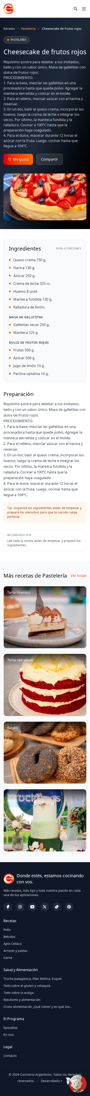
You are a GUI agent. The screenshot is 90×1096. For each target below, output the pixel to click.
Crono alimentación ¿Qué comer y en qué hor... (37, 1007)
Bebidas (9, 937)
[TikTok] (56, 906)
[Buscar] (75, 9)
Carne (7, 958)
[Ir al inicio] (8, 9)
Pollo (6, 930)
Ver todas (79, 575)
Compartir (49, 159)
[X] (44, 906)
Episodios (10, 1028)
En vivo (8, 1035)
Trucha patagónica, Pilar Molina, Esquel (32, 979)
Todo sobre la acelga (18, 993)
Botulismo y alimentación (21, 1000)
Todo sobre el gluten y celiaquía (26, 986)
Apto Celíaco (12, 944)
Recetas (9, 28)
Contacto (9, 1056)
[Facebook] (7, 906)
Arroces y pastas (15, 951)
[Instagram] (20, 906)
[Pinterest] (69, 906)
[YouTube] (32, 906)
